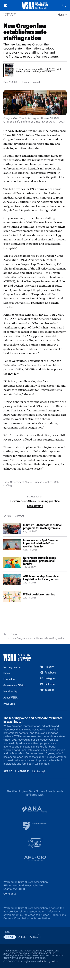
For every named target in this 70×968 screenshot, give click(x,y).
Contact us (9, 893)
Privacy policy (50, 961)
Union (6, 673)
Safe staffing (35, 505)
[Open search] (64, 5)
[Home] (4, 634)
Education (9, 679)
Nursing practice (43, 482)
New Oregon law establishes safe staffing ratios (37, 638)
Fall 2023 (50, 69)
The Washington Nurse (38, 71)
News (9, 14)
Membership (10, 691)
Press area (9, 703)
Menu (61, 14)
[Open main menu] (6, 5)
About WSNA (10, 697)
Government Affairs (21, 482)
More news (13, 516)
